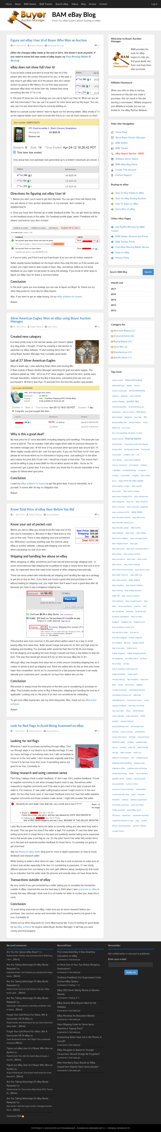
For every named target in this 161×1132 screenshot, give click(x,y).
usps (137, 820)
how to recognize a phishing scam (125, 669)
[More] (16, 959)
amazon (137, 385)
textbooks (116, 799)
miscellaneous (118, 700)
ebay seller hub (136, 574)
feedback (115, 622)
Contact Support (123, 175)
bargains (128, 417)
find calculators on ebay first (123, 627)
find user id (134, 632)
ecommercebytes (125, 606)
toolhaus (125, 799)
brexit (145, 422)
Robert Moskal (36, 45)
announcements (137, 390)
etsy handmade (118, 611)
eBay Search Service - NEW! (129, 153)
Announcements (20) (123, 335)
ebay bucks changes (131, 491)
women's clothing (139, 825)
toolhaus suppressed (138, 799)
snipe (131, 773)
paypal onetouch (127, 721)
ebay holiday (141, 533)
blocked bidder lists (119, 422)
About (18, 4)
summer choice (132, 783)
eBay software (24, 926)
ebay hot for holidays (120, 538)
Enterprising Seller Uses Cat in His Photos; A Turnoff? (79, 1039)
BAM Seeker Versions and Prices (131, 236)
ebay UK (116, 595)
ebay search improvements (122, 569)
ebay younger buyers (133, 601)
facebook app (140, 611)
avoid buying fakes (119, 406)
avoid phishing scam (136, 406)
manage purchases (119, 689)
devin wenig (145, 475)
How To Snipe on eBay (126, 203)
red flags (132, 737)
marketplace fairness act (121, 695)
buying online (117, 449)
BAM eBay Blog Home (126, 164)
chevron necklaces (119, 465)
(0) (98, 326)
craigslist (135, 475)
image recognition (118, 674)
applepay (124, 396)
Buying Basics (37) (122, 341)
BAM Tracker (45, 4)
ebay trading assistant (133, 590)
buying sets (145, 449)
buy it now (126, 427)
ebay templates (118, 585)
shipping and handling (122, 763)
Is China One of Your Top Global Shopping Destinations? (78, 966)
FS (129, 1128)
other (143, 715)
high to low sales (118, 648)
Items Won (52, 326)
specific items (118, 778)
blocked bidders (135, 422)
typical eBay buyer (134, 810)
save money (142, 747)
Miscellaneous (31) (122, 352)
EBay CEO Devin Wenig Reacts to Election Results (78, 992)
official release (138, 710)
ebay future (130, 533)
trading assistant (118, 810)
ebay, (114, 606)
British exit (116, 427)
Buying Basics (52, 514)
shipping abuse (142, 757)
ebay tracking (117, 590)
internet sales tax (118, 679)
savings (115, 752)
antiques (115, 396)
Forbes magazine (135, 637)
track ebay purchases (120, 804)
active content (117, 380)
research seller (118, 742)
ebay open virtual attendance (138, 548)
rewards (123, 747)
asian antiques (135, 396)
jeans (114, 684)
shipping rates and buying (137, 768)
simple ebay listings (119, 773)
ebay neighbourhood (120, 543)
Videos (74, 4)
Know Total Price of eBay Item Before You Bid (42, 509)
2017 (113, 288)
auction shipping (118, 401)
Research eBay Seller (29, 851)
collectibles (116, 470)
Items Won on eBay (125, 209)
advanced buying (133, 379)
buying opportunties (131, 449)
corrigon (115, 475)
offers (128, 710)
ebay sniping (134, 580)
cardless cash (129, 454)
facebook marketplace (120, 616)
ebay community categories (137, 506)
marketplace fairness (137, 689)
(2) (98, 45)
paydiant (115, 721)
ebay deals (136, 511)
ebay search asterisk (132, 564)
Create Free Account (125, 169)
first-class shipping (119, 637)
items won (144, 679)
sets (132, 757)
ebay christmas (142, 501)
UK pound (116, 815)
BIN (145, 417)
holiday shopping (118, 653)
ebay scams (142, 559)
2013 (113, 305)
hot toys (126, 663)
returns (115, 747)
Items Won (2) (120, 346)
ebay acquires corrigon (121, 486)
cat (138, 454)
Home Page (121, 132)
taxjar (133, 794)
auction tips (133, 401)
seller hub (137, 752)
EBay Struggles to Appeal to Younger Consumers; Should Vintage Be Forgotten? (78, 1051)
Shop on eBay (122, 252)
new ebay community (136, 705)
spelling (129, 778)
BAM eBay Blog (74, 15)
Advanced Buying (55, 45)
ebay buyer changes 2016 (122, 496)
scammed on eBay (87, 889)
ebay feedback (117, 533)
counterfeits (125, 475)
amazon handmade (119, 390)
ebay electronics (139, 517)
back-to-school (128, 412)
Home (9, 4)
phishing (115, 731)
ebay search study (142, 569)
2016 (113, 294)
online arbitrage (118, 716)
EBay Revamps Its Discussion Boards (75, 1015)
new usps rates (118, 710)
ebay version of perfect (130, 595)
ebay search (117, 564)
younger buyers (118, 831)
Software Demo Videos (126, 158)
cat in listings (117, 460)
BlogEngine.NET (94, 1128)
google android (138, 642)
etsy (144, 606)
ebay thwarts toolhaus (134, 585)
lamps (120, 684)
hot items (143, 658)
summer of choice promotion (123, 789)
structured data (118, 783)
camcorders (116, 454)
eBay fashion (136, 527)
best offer (138, 417)
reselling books (141, 742)
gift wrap (127, 642)
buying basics (133, 438)
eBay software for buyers (69, 296)
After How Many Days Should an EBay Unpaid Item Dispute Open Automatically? (78, 1064)
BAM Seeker (30, 4)
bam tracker (117, 417)
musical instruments (134, 700)
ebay (146, 601)
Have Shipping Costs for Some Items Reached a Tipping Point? (75, 1026)
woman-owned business (121, 825)
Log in (154, 4)
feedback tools (139, 622)
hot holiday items (131, 658)
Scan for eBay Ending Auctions (130, 198)
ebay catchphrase (141, 496)
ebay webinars (117, 601)
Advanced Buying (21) (124, 330)
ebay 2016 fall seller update (131, 480)
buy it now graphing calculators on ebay (127, 433)
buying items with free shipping (136, 444)
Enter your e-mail (117, 959)
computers (142, 470)
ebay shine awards (119, 580)
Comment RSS (14, 1116)
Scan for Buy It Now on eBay (129, 192)
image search (133, 674)
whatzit (144, 820)
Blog (83, 4)
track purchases (137, 804)
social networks (142, 773)
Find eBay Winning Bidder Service (132, 247)
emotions (137, 606)
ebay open (134, 543)
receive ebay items (119, 737)
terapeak (141, 794)
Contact (103, 4)
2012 (113, 310)
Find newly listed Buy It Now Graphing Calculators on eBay (76, 953)
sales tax (131, 747)
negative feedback (119, 705)
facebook (129, 611)
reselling (130, 742)
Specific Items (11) (122, 357)
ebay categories (118, 501)
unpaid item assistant (141, 815)
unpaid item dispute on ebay (122, 820)
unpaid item (126, 815)
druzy (114, 480)
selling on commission (120, 757)
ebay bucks (116, 491)
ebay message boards (138, 538)
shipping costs (139, 763)
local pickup (129, 684)
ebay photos (117, 554)
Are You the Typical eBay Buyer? (23, 951)
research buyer (144, 737)
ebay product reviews (132, 554)
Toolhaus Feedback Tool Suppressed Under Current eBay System (79, 979)
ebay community (118, 506)
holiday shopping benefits (136, 653)
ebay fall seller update (120, 527)
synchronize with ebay (120, 794)
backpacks (116, 412)
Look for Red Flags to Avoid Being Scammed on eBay (47, 726)
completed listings (129, 470)
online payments (132, 716)
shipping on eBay (118, 768)
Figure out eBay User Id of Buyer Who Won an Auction (49, 40)
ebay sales (131, 559)
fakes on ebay (136, 616)
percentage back (137, 726)
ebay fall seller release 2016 (122, 522)
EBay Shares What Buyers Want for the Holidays (76, 1004)
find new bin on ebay (120, 632)
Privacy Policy (122, 257)
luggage (139, 684)
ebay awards (137, 486)
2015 (113, 299)
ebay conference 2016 (120, 512)
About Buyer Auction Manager (130, 137)
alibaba (129, 385)
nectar (146, 700)
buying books (117, 444)
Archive (92, 4)
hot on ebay (116, 663)
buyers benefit (117, 438)
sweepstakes (141, 789)
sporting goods (139, 778)
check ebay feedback (132, 460)
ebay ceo (130, 501)
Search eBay (62, 4)
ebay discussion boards (121, 517)
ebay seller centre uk (120, 574)
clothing (144, 465)
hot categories (117, 658)
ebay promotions (118, 559)
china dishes (134, 465)
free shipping (117, 642)
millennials (137, 695)
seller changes (125, 752)
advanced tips (118, 385)
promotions (140, 731)
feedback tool (126, 622)
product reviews (127, 731)
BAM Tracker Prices (125, 241)
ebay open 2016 (118, 548)
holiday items (132, 648)
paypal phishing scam (120, 726)
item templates (132, 679)
